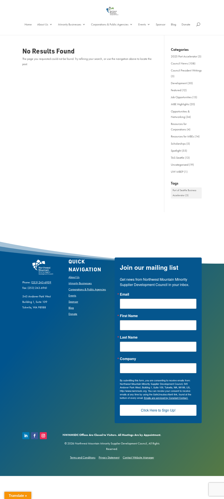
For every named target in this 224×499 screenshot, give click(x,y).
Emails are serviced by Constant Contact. (78, 268)
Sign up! (112, 280)
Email (54, 236)
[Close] (175, 203)
